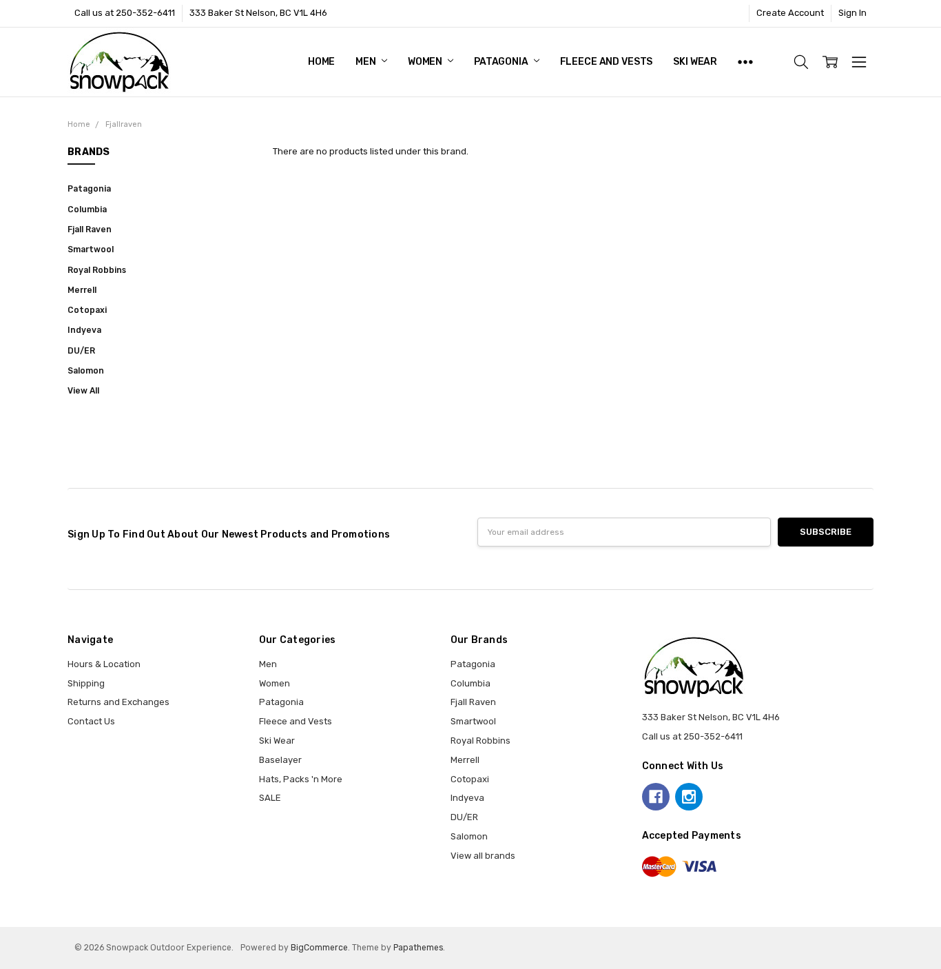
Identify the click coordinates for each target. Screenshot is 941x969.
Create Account (790, 13)
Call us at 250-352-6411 (124, 13)
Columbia (87, 209)
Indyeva (84, 330)
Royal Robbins (97, 270)
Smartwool (91, 249)
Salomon (86, 371)
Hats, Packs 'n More (300, 779)
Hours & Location (104, 664)
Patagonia (502, 62)
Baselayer (280, 760)
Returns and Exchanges (118, 702)
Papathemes (418, 947)
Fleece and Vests (606, 62)
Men (366, 62)
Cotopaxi (87, 310)
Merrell (82, 290)
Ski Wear (695, 62)
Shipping (86, 683)
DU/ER (81, 351)
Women (426, 62)
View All (83, 391)
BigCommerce (319, 947)
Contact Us (91, 721)
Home (321, 62)
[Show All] (745, 62)
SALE (270, 798)
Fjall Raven (90, 229)
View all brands (483, 855)
